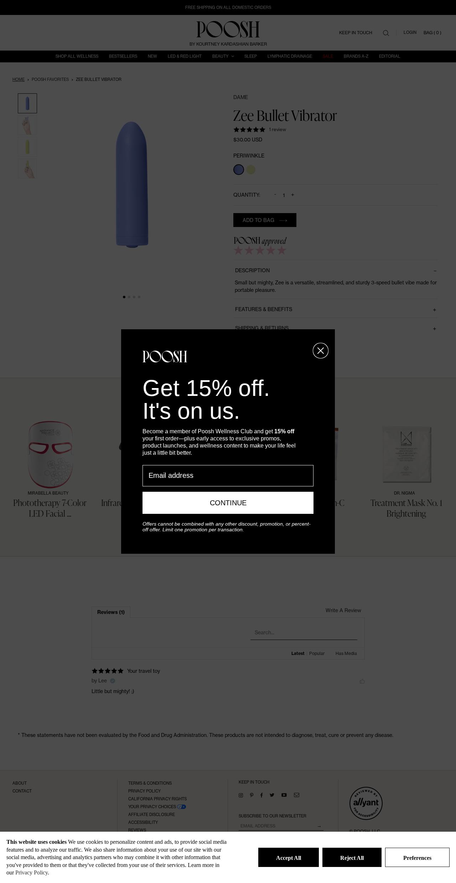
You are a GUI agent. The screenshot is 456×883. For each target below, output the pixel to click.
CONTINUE (228, 503)
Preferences (417, 858)
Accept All (288, 858)
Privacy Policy (31, 872)
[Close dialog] (321, 351)
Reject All (352, 858)
